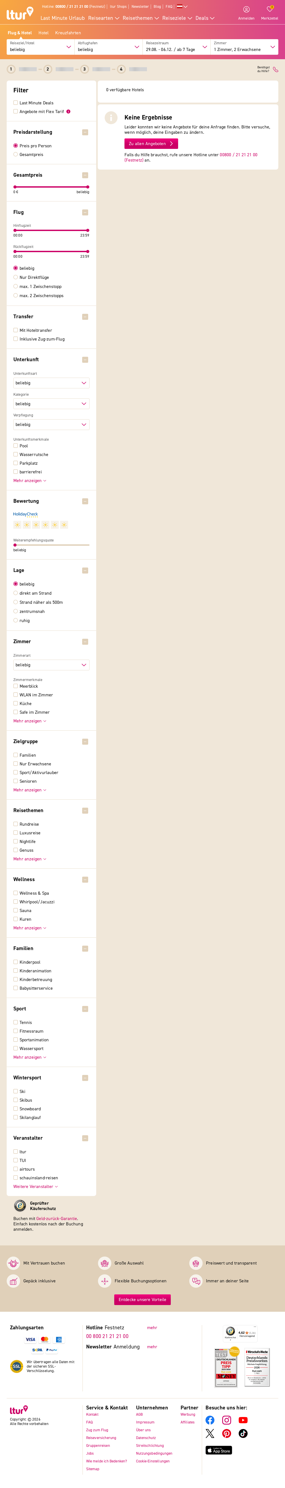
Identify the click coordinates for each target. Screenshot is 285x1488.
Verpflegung (23, 415)
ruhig (25, 620)
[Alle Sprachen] (182, 7)
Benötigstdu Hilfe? (263, 69)
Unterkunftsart (25, 373)
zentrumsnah (32, 611)
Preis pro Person (36, 146)
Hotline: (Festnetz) (73, 6)
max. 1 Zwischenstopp (41, 286)
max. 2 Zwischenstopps (42, 295)
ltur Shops (118, 6)
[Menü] (255, 1327)
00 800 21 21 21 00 (107, 1336)
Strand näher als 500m (41, 602)
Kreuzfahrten (68, 33)
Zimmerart (22, 655)
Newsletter (140, 6)
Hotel (44, 33)
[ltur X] (210, 1436)
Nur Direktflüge (34, 277)
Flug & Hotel (20, 33)
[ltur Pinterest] (226, 1436)
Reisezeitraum (157, 43)
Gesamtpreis (31, 154)
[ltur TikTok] (243, 1436)
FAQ (169, 6)
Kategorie (21, 394)
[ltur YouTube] (243, 1423)
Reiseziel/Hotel (22, 43)
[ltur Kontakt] (275, 69)
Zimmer (220, 43)
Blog (157, 6)
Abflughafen (88, 43)
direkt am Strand (36, 593)
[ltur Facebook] (210, 1423)
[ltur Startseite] (20, 13)
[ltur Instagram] (226, 1423)
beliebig (27, 268)
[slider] (15, 187)
